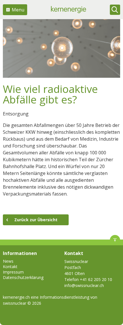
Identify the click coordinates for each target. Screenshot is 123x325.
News (8, 261)
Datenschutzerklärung (23, 277)
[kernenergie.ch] (68, 9)
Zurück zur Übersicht (35, 219)
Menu (18, 10)
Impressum (13, 272)
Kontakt (10, 266)
